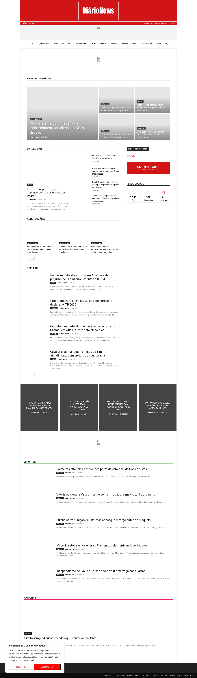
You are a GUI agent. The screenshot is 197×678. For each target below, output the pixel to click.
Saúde (158, 44)
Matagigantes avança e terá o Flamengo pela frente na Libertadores (101, 545)
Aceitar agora (47, 667)
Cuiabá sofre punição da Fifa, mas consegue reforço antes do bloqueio (103, 520)
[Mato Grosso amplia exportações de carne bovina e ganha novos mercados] (105, 234)
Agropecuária (43, 44)
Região (140, 101)
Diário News (28, 23)
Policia (55, 44)
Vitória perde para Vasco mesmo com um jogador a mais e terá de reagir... (105, 494)
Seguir (148, 191)
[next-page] (33, 258)
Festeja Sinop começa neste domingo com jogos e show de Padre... (46, 192)
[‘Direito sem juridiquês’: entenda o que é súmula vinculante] (98, 619)
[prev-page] (28, 258)
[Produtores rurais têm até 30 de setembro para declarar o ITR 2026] (37, 309)
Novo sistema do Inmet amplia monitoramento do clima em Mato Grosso (40, 249)
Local (118, 142)
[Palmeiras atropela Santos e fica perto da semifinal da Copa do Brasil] (38, 477)
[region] (34, 657)
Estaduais (103, 44)
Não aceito (21, 667)
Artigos (167, 44)
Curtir (133, 191)
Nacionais (66, 44)
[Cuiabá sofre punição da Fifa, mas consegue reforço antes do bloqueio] (38, 528)
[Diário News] (98, 11)
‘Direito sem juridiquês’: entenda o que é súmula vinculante (60, 638)
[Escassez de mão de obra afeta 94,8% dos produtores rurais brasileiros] (73, 234)
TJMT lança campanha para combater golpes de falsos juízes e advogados (106, 198)
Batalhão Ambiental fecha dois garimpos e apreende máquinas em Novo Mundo (105, 185)
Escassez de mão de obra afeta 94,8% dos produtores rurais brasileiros (73, 249)
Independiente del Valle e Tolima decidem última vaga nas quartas (100, 571)
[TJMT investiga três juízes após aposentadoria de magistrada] (116, 100)
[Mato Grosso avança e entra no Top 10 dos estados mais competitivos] (152, 127)
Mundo (125, 44)
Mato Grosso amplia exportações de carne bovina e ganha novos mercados (104, 249)
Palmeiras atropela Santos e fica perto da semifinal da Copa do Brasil (102, 469)
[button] (173, 44)
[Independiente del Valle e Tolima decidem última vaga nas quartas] (38, 579)
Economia (31, 44)
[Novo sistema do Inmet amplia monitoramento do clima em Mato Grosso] (62, 118)
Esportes (114, 44)
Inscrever (163, 191)
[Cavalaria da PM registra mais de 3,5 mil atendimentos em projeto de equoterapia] (37, 360)
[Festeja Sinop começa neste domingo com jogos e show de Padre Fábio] (152, 100)
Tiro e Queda (146, 44)
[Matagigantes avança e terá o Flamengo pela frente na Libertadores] (38, 554)
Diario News (34, 137)
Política (134, 44)
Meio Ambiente (80, 44)
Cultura (93, 44)
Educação (85, 142)
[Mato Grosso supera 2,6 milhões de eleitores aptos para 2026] (116, 127)
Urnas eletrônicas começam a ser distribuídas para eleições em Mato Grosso (106, 171)
